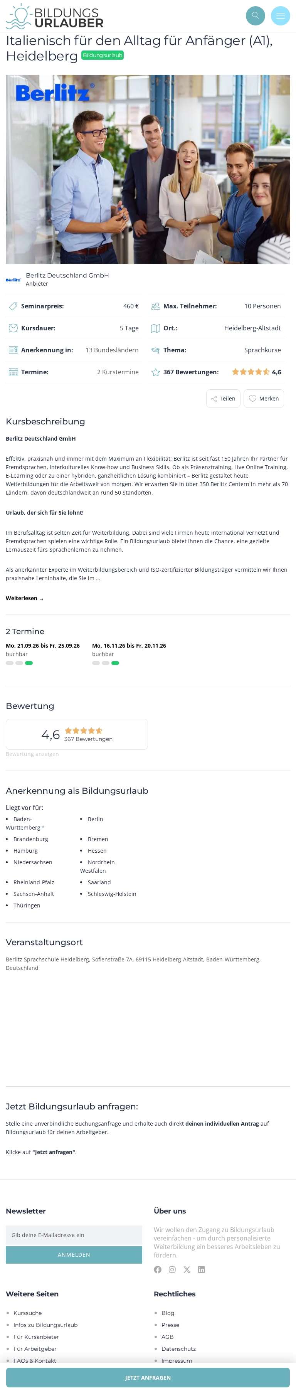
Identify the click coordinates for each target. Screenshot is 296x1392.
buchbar (17, 654)
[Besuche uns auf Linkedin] (201, 1269)
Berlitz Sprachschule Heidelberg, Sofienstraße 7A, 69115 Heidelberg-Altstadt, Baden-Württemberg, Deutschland (133, 963)
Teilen (227, 398)
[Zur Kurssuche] (255, 15)
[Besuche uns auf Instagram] (172, 1269)
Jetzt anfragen (148, 1377)
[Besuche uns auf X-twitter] (187, 1269)
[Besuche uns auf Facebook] (157, 1269)
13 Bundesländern (112, 350)
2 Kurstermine (118, 372)
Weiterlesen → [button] (25, 598)
